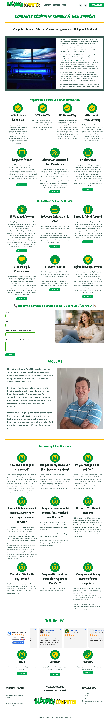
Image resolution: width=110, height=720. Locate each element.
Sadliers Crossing (65, 60)
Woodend (74, 60)
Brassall (89, 60)
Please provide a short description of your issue (21, 340)
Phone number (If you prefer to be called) (18, 330)
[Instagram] (85, 5)
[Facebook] (80, 5)
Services (47, 5)
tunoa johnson (42, 630)
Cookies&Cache (66, 717)
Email (8, 321)
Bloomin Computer (19, 632)
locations (56, 5)
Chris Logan (66, 630)
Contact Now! (97, 5)
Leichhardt (80, 60)
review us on (17, 642)
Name (8, 312)
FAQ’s (64, 5)
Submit (10, 355)
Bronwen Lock (92, 630)
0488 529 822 (89, 695)
